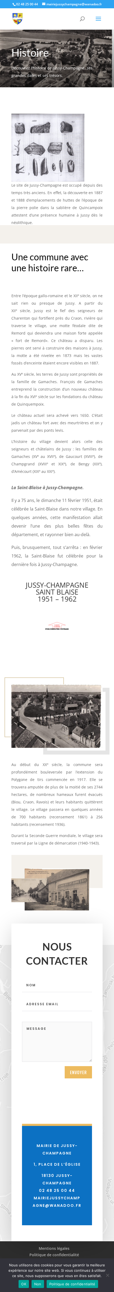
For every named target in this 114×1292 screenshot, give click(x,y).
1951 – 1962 (57, 599)
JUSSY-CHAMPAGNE (57, 585)
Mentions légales (54, 1248)
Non (37, 1284)
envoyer (78, 1072)
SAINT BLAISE (57, 592)
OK (23, 1284)
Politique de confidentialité (54, 1254)
